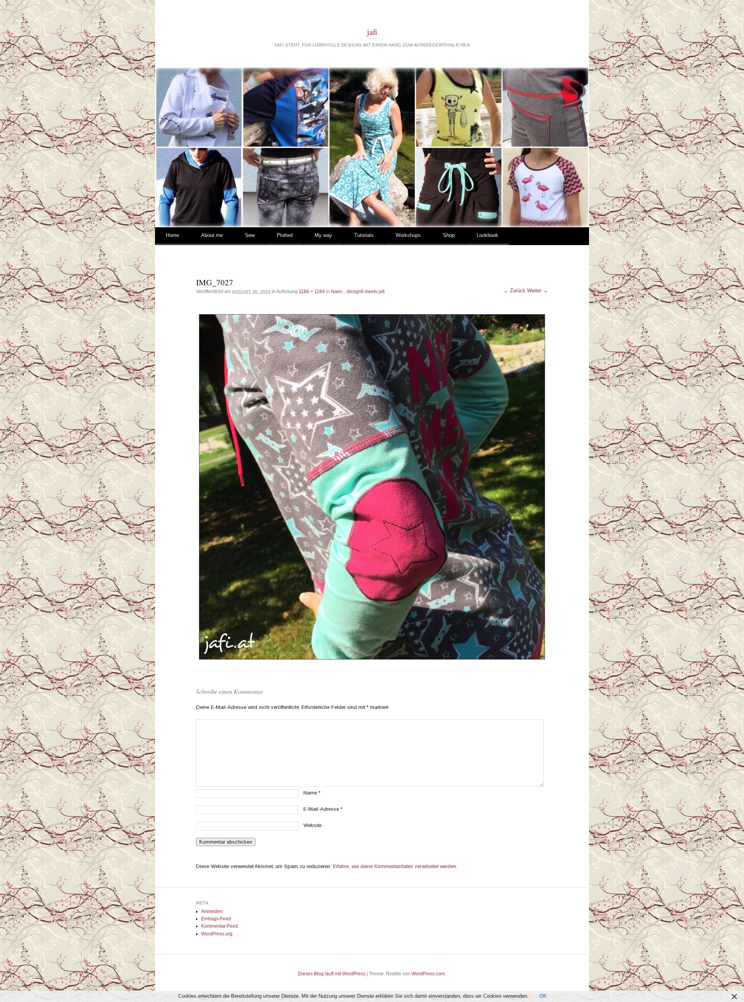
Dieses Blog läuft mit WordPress (331, 973)
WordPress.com (428, 973)
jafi (372, 31)
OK (543, 996)
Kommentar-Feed (219, 926)
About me (212, 235)
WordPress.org (216, 934)
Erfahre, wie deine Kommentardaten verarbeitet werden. (395, 866)
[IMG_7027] (372, 486)
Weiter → (537, 290)
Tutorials (364, 235)
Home (172, 235)
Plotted (285, 235)
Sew (250, 235)
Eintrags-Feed (216, 918)
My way (323, 235)
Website (312, 825)
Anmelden (212, 911)
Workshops (408, 235)
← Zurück (514, 290)
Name (311, 793)
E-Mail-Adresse (323, 809)
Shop (449, 235)
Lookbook (487, 235)
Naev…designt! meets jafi (358, 291)
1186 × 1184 (312, 291)
